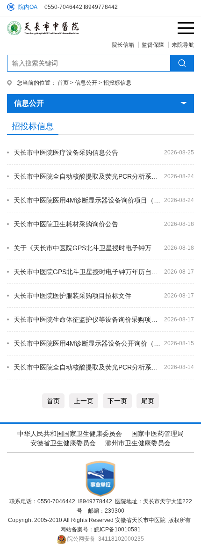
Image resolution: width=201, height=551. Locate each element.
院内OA (27, 7)
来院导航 (183, 45)
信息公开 (86, 83)
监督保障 (153, 45)
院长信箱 (123, 45)
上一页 (83, 401)
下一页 (117, 401)
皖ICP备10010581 (117, 529)
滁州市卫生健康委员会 (138, 443)
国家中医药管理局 (157, 433)
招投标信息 (117, 83)
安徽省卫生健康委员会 (63, 443)
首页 (63, 83)
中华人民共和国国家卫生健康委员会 (69, 433)
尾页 (147, 401)
